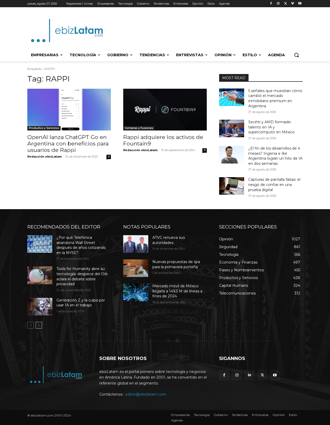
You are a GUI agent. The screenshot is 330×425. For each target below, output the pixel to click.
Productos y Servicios (44, 128)
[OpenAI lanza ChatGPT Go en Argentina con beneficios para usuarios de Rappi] (69, 109)
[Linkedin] (249, 375)
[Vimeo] (292, 4)
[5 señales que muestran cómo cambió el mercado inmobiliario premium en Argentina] (231, 97)
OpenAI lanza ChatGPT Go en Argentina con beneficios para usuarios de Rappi (68, 143)
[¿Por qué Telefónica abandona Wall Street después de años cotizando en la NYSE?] (39, 244)
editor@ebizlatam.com (146, 394)
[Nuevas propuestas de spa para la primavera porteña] (135, 268)
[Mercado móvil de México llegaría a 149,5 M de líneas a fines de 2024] (135, 292)
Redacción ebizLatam (44, 156)
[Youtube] (300, 4)
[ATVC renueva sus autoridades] (135, 244)
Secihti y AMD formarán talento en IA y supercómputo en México (271, 127)
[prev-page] (30, 325)
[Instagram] (278, 4)
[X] (285, 4)
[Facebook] (271, 4)
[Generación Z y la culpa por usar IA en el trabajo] (39, 306)
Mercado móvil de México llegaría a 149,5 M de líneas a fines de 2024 (177, 291)
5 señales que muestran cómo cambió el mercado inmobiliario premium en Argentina (275, 98)
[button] (296, 55)
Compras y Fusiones (139, 128)
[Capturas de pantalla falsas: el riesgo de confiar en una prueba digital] (231, 186)
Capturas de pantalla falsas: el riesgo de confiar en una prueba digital (274, 184)
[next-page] (39, 325)
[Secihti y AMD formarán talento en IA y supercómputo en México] (231, 128)
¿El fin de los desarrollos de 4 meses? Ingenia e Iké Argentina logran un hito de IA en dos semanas (275, 156)
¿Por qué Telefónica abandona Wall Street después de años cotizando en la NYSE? (81, 245)
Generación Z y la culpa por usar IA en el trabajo (80, 303)
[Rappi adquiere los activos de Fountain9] (165, 109)
